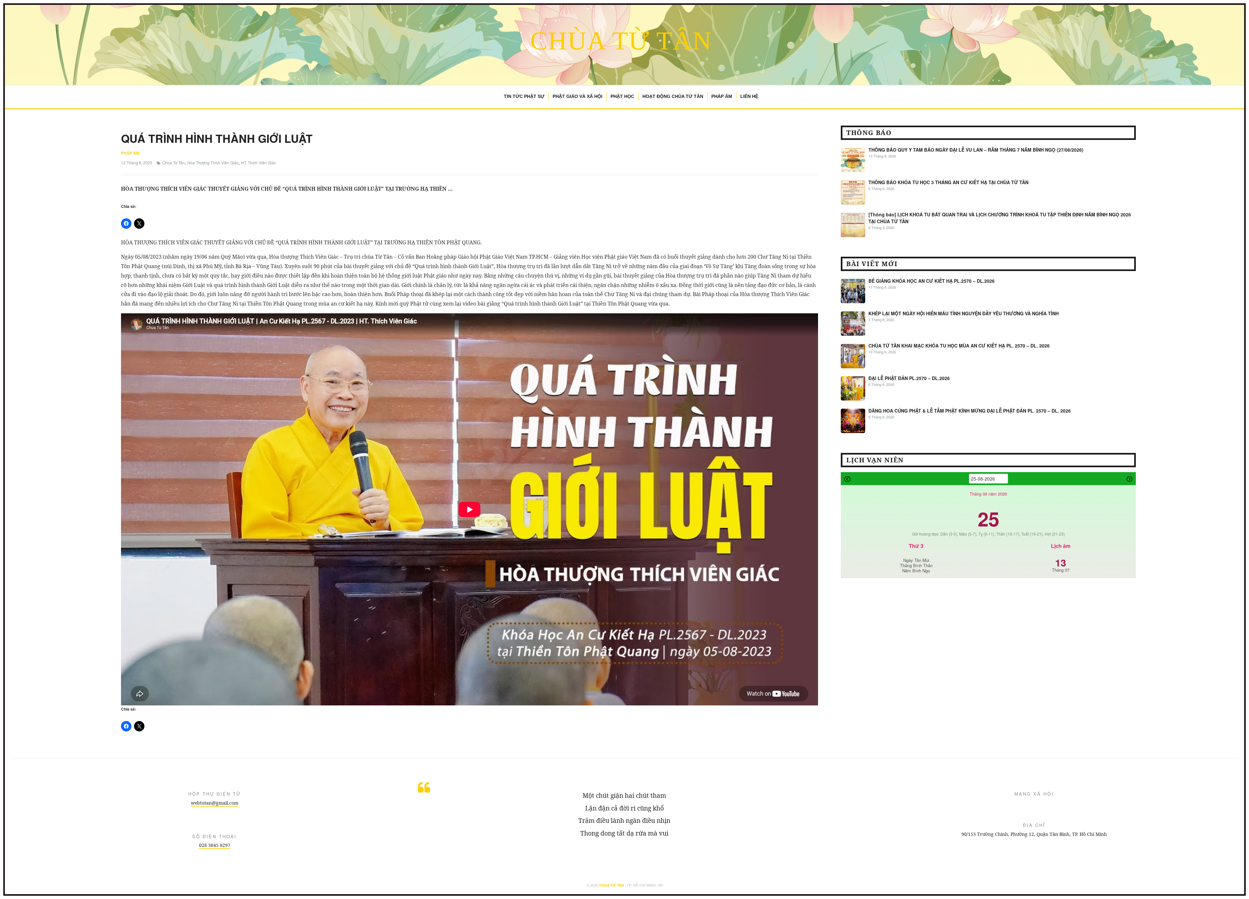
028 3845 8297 (214, 845)
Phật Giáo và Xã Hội (577, 96)
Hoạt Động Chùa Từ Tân (672, 96)
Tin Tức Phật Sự (524, 96)
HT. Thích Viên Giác (258, 162)
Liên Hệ (749, 96)
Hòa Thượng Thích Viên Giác (212, 162)
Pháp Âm (721, 96)
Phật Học (622, 96)
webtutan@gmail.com (214, 803)
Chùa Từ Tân (621, 40)
